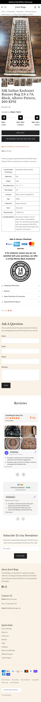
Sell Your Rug (5, 682)
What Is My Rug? (14, 682)
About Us (5, 632)
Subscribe (20, 556)
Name (4, 336)
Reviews (4, 640)
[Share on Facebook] (8, 310)
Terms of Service (6, 680)
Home (3, 11)
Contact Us (5, 636)
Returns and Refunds (8, 650)
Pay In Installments (25, 680)
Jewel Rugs (8, 695)
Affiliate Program (7, 654)
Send (6, 385)
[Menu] (2, 7)
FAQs (3, 643)
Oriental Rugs (11, 11)
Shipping (4, 647)
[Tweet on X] (6, 310)
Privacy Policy (15, 680)
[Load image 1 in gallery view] (20, 46)
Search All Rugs (7, 629)
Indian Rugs (19, 11)
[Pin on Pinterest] (11, 310)
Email (4, 346)
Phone (4, 357)
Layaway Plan (35, 680)
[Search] (6, 7)
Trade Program (6, 658)
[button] (8, 466)
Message (5, 367)
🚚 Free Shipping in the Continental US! (15, 146)
